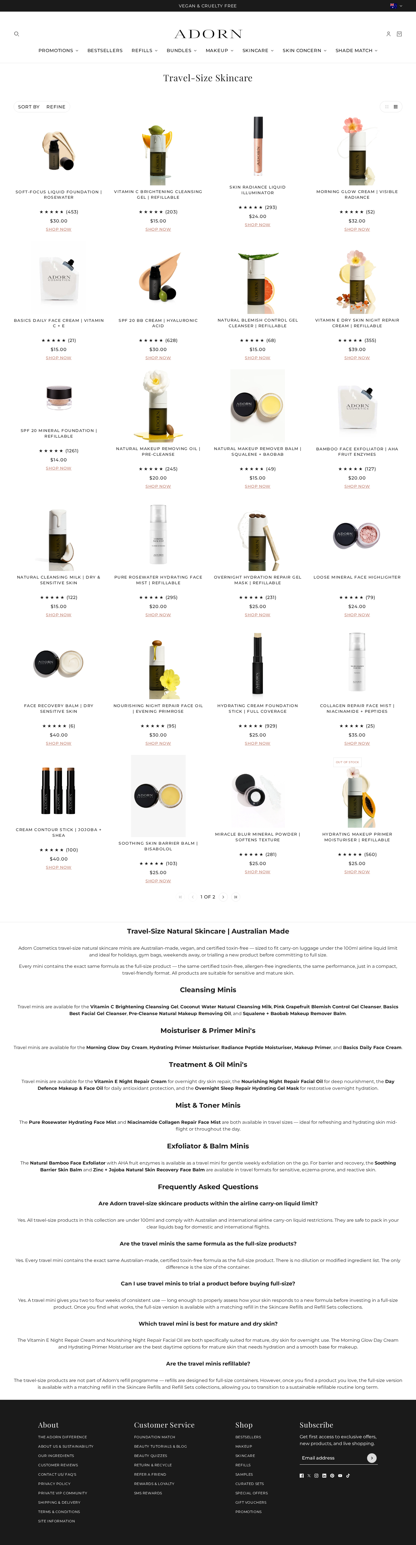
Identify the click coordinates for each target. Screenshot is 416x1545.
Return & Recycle (153, 1465)
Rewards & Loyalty (154, 1484)
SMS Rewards (148, 1493)
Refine (56, 107)
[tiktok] (348, 1476)
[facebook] (302, 1476)
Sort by (29, 107)
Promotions (248, 1512)
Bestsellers (248, 1437)
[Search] (17, 34)
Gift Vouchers (251, 1502)
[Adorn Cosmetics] (208, 34)
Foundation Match (155, 1437)
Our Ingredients (56, 1456)
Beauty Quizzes (150, 1456)
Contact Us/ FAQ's (57, 1474)
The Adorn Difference (62, 1437)
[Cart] (399, 34)
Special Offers (251, 1493)
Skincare (245, 1456)
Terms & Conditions (59, 1512)
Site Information (56, 1521)
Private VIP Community (62, 1493)
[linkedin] (324, 1476)
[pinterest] (332, 1476)
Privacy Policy (54, 1484)
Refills (243, 1465)
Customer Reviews (58, 1465)
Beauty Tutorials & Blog (160, 1446)
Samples (244, 1474)
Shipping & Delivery (59, 1502)
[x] (309, 1475)
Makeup (243, 1446)
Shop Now (59, 229)
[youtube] (340, 1476)
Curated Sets (249, 1484)
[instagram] (316, 1476)
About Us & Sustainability (66, 1446)
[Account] (388, 34)
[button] (385, 106)
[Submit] (372, 1458)
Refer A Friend (150, 1474)
